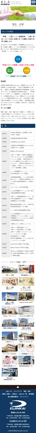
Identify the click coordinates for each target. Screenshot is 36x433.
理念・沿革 (27, 391)
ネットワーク (18, 391)
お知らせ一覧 (23, 394)
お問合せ (14, 394)
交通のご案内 (6, 394)
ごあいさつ (9, 391)
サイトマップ (24, 396)
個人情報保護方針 (13, 396)
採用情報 (31, 394)
